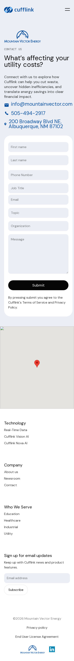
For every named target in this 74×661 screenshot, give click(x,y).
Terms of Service (35, 302)
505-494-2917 (28, 113)
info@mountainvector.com (42, 104)
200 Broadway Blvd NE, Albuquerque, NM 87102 (36, 124)
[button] (67, 9)
